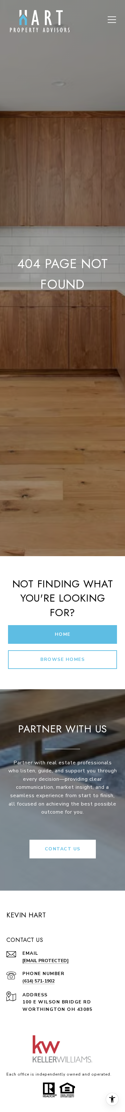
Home (63, 634)
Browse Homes (62, 659)
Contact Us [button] (62, 849)
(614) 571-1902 (38, 981)
